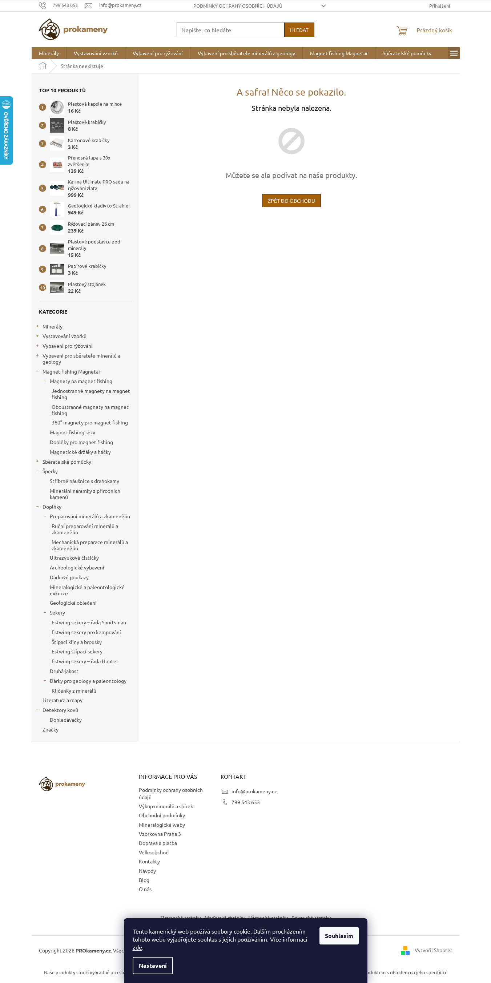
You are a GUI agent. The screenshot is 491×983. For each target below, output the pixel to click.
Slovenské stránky (180, 917)
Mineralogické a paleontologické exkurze (87, 590)
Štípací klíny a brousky (77, 641)
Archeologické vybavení (77, 567)
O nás (145, 889)
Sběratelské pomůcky (67, 461)
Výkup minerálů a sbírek (166, 806)
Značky (51, 729)
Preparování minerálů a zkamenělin (90, 516)
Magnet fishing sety (72, 432)
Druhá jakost (64, 671)
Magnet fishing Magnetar (71, 371)
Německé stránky (268, 917)
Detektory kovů (60, 709)
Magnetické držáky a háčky (80, 451)
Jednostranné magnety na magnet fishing (91, 393)
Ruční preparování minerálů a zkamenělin (85, 529)
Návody (147, 870)
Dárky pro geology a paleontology (88, 680)
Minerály (53, 326)
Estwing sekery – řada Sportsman (89, 622)
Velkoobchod (154, 852)
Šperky (50, 471)
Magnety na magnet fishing (81, 381)
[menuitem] (49, 53)
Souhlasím (339, 935)
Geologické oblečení (73, 602)
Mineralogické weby (162, 824)
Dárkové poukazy (69, 577)
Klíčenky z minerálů (74, 690)
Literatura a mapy (62, 700)
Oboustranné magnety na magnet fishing (90, 409)
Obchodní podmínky (162, 815)
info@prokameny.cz (254, 791)
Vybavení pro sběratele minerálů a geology (81, 358)
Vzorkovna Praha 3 (160, 833)
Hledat (299, 30)
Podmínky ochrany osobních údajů (237, 6)
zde (137, 947)
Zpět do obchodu (291, 200)
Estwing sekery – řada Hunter (85, 661)
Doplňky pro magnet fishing (81, 442)
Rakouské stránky (311, 917)
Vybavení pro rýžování (68, 345)
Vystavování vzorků (64, 336)
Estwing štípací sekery (77, 651)
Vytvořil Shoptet (433, 949)
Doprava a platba (158, 842)
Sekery (57, 612)
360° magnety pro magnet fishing (90, 422)
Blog (144, 880)
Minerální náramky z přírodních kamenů (85, 493)
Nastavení (153, 965)
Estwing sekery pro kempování (86, 632)
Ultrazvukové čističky (74, 557)
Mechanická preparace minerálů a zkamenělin (90, 545)
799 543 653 (246, 802)
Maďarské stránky (225, 917)
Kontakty (149, 861)
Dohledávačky (66, 719)
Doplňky (52, 506)
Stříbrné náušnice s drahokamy (84, 481)
